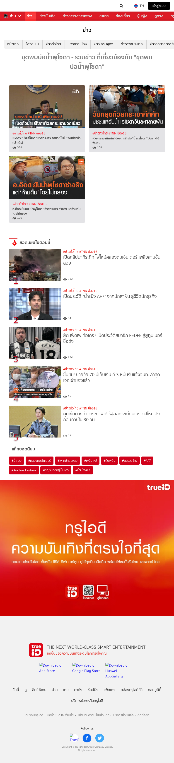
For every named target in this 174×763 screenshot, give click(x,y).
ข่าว (29, 16)
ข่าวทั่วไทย (53, 44)
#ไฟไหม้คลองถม (67, 460)
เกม (66, 689)
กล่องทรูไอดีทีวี (132, 689)
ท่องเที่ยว (123, 16)
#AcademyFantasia (24, 470)
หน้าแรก (13, 44)
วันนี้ (16, 689)
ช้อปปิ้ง (93, 689)
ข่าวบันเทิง (48, 16)
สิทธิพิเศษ (39, 689)
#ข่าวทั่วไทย (20, 133)
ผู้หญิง (142, 16)
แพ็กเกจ (109, 689)
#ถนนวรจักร (129, 460)
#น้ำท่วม (17, 460)
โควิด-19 (32, 44)
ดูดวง (159, 16)
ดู (25, 689)
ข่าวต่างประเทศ (132, 44)
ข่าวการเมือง (77, 44)
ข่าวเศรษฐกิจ (103, 44)
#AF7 (147, 460)
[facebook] (87, 738)
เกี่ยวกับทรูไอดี (34, 715)
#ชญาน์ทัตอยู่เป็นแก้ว (56, 470)
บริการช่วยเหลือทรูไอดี (87, 700)
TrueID (13, 6)
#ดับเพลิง (109, 460)
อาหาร (104, 16)
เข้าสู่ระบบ (159, 5)
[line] (74, 738)
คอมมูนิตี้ (154, 689)
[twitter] (99, 738)
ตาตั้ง (78, 689)
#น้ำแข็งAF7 (82, 470)
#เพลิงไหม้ (90, 460)
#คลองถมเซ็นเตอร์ (39, 460)
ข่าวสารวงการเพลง (77, 16)
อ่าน (13, 16)
